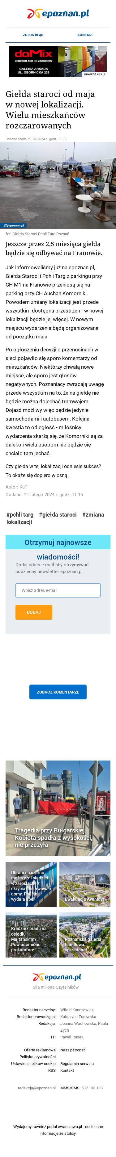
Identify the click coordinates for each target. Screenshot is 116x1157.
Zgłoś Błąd (33, 34)
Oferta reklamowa (40, 1049)
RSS (52, 1070)
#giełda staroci (58, 514)
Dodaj (34, 612)
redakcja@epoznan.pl (37, 1087)
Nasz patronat (72, 1049)
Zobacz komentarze (58, 692)
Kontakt (85, 34)
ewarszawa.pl (70, 1126)
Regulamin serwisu (77, 1063)
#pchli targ (19, 514)
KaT (23, 487)
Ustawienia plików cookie (33, 1063)
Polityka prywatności (37, 1056)
